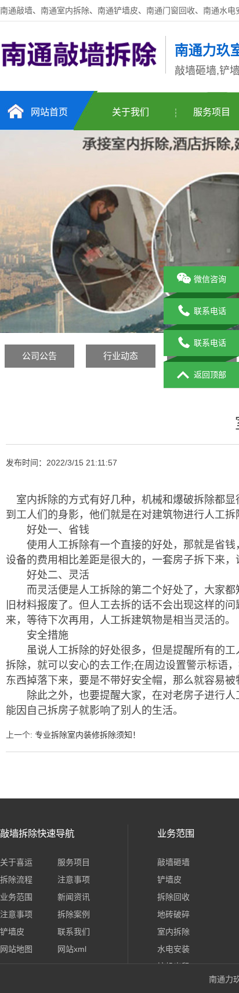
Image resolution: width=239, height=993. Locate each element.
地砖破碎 (173, 914)
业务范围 (16, 897)
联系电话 (210, 311)
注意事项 (73, 879)
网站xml (71, 949)
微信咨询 (210, 279)
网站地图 (16, 949)
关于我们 (130, 112)
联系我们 (73, 931)
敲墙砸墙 (173, 862)
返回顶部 (210, 374)
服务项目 (73, 862)
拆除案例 (73, 914)
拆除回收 (173, 897)
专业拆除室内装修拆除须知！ (87, 734)
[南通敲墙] (80, 71)
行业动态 (120, 356)
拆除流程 (16, 879)
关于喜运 (16, 862)
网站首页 (49, 112)
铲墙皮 (12, 931)
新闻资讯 (73, 897)
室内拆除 (173, 931)
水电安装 (173, 949)
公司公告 (39, 356)
